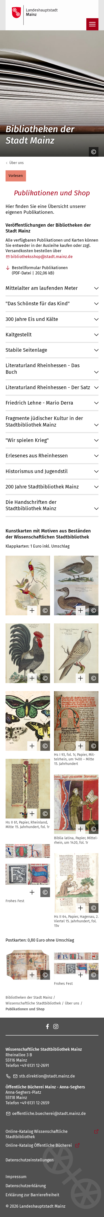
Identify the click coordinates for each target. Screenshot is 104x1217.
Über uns (16, 163)
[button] (16, 175)
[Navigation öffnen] (92, 24)
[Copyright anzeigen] (92, 152)
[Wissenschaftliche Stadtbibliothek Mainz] (47, 1026)
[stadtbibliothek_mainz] (55, 1026)
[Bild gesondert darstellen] (31, 610)
